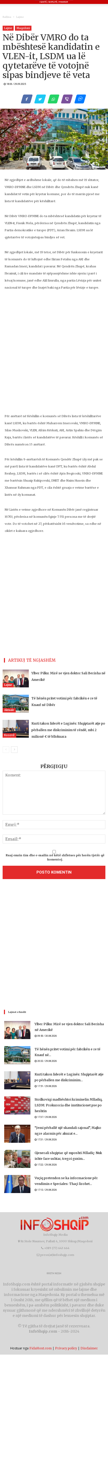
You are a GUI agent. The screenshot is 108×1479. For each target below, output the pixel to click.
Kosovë (9, 735)
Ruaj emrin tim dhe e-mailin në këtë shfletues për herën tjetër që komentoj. (55, 857)
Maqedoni (23, 28)
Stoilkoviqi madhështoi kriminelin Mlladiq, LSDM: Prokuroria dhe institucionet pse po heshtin (68, 1105)
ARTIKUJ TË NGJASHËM (32, 660)
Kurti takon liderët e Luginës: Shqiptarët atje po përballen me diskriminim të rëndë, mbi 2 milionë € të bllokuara (68, 729)
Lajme (20, 16)
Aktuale (9, 710)
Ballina (7, 16)
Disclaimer (89, 1348)
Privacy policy (66, 1348)
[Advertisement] (54, 946)
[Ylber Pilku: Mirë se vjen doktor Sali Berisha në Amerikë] (16, 679)
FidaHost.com (40, 1348)
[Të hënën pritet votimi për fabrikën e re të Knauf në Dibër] (16, 704)
